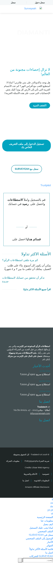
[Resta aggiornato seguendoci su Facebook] (43, 429)
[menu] (12, 9)
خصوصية (45, 474)
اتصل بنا (26, 480)
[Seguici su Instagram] (10, 429)
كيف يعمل (48, 524)
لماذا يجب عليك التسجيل (41, 527)
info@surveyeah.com (40, 413)
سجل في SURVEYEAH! (41, 534)
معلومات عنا (47, 520)
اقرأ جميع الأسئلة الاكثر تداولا (37, 289)
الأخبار (50, 542)
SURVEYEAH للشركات (41, 556)
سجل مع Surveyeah (26, 169)
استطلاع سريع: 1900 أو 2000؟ (35, 374)
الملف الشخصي (45, 531)
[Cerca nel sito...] (20, 560)
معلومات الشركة (12, 461)
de (51, 506)
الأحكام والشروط (30, 474)
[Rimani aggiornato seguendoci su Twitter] (32, 429)
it (52, 499)
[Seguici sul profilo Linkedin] (21, 429)
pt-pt (50, 510)
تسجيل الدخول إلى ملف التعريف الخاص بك (26, 145)
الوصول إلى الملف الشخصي (39, 538)
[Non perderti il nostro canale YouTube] (27, 437)
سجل (13, 2)
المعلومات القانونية (41, 480)
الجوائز (50, 545)
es (51, 503)
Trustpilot (45, 185)
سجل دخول (40, 2)
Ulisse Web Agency (40, 467)
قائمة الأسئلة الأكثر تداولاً (41, 549)
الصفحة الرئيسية (45, 517)
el (52, 513)
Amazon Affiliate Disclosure (37, 487)
